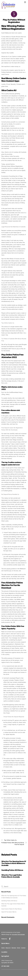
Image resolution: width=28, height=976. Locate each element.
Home (3, 947)
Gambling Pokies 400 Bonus (12, 870)
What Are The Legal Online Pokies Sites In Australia (11, 876)
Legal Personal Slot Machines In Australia (13, 227)
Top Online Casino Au (7, 323)
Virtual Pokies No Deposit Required (13, 716)
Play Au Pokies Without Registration (14, 20)
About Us (8, 947)
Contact (23, 947)
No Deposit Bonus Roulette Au (10, 494)
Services (14, 947)
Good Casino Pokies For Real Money (11, 909)
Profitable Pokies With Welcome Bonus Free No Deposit (12, 843)
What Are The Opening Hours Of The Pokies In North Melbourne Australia (13, 863)
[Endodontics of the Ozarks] (8, 8)
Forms (18, 947)
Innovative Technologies (18, 934)
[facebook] (10, 938)
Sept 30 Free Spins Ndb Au (8, 912)
